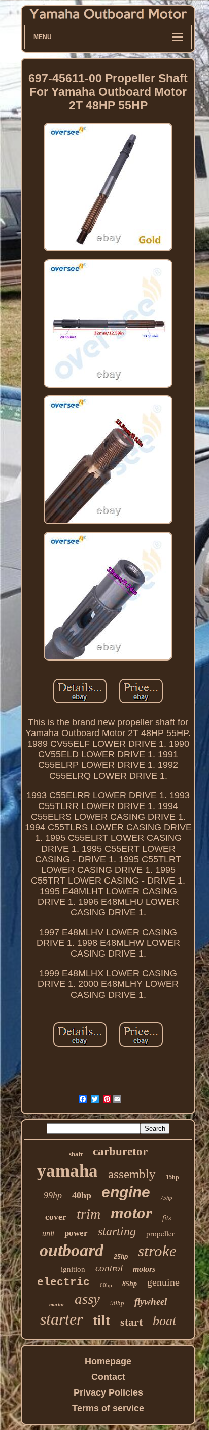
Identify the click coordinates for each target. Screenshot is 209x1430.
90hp (117, 1303)
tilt (101, 1320)
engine (125, 1192)
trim (88, 1214)
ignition (73, 1269)
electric (63, 1282)
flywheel (150, 1301)
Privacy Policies (108, 1392)
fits (166, 1218)
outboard (71, 1250)
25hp (121, 1256)
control (109, 1268)
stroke (157, 1251)
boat (164, 1320)
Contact (108, 1377)
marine (56, 1304)
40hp (81, 1195)
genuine (163, 1282)
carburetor (120, 1151)
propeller (160, 1233)
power (76, 1233)
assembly (132, 1174)
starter (61, 1319)
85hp (129, 1284)
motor (131, 1212)
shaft (76, 1154)
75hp (166, 1198)
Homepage (108, 1361)
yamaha (67, 1171)
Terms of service (108, 1408)
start (131, 1321)
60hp (106, 1285)
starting (117, 1231)
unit (48, 1233)
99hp (53, 1195)
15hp (172, 1177)
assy (87, 1299)
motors (144, 1269)
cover (55, 1217)
